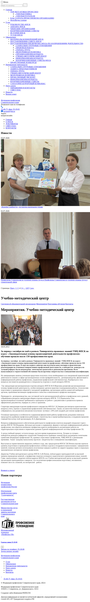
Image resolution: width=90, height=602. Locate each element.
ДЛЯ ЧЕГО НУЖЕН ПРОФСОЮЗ (24, 12)
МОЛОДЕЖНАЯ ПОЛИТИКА (22, 75)
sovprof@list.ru (9, 111)
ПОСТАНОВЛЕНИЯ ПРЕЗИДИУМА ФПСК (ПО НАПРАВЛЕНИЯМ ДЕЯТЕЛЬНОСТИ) (46, 43)
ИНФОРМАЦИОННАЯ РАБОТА (24, 79)
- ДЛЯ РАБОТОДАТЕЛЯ (25, 16)
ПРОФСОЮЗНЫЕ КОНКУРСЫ (23, 62)
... (24, 288)
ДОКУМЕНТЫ (12, 124)
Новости (9, 92)
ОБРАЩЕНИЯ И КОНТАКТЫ (22, 88)
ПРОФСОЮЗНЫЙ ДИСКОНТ (22, 77)
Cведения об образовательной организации (18, 304)
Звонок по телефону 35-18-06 (12, 549)
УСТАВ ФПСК (16, 35)
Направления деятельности (16, 65)
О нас (8, 22)
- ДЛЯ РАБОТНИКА (23, 14)
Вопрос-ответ (11, 94)
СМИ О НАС (15, 90)
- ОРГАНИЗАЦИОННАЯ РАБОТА (29, 54)
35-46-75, (5, 109)
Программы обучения (56, 304)
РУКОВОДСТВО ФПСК (20, 24)
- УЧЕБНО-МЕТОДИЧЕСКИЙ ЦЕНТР (31, 56)
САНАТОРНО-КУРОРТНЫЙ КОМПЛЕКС (28, 84)
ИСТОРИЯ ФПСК (17, 33)
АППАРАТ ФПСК (17, 27)
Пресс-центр (11, 86)
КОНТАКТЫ (11, 128)
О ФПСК (9, 122)
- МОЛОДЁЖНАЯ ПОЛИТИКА (28, 52)
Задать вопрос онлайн (10, 551)
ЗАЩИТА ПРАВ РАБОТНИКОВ (23, 69)
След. (32, 288)
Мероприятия (41, 304)
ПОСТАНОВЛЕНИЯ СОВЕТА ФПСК (25, 41)
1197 (27, 288)
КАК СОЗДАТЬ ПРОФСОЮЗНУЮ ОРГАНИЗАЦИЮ (32, 18)
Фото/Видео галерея (18, 20)
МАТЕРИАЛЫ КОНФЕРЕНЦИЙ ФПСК (26, 39)
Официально (11, 37)
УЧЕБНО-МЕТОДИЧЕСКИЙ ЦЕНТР (25, 73)
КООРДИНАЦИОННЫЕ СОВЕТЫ (24, 31)
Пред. (12, 288)
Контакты (69, 304)
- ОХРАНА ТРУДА (22, 50)
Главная (9, 10)
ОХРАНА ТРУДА (17, 71)
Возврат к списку (8, 470)
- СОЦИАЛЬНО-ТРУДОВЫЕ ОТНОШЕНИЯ (33, 46)
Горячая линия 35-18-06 (9, 542)
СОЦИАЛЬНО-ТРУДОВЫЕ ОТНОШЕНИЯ (28, 67)
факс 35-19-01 (14, 109)
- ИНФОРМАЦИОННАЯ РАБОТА (29, 58)
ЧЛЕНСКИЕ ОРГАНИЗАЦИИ (22, 29)
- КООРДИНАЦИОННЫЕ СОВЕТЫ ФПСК (33, 60)
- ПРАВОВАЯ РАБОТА (24, 48)
